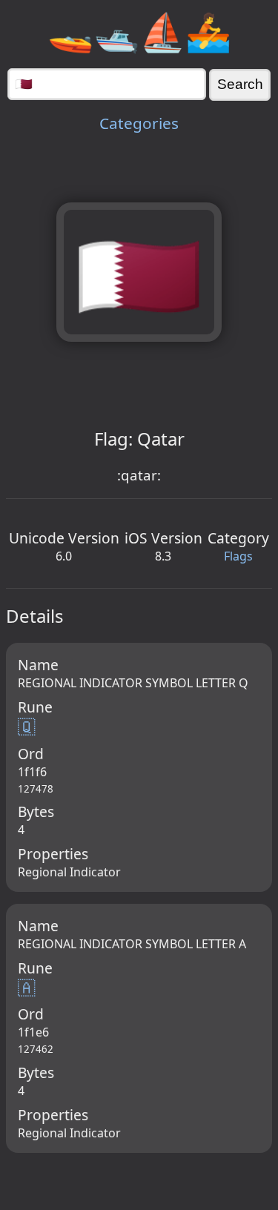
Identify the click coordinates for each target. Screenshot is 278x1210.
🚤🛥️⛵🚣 (139, 31)
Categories (139, 123)
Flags (238, 556)
